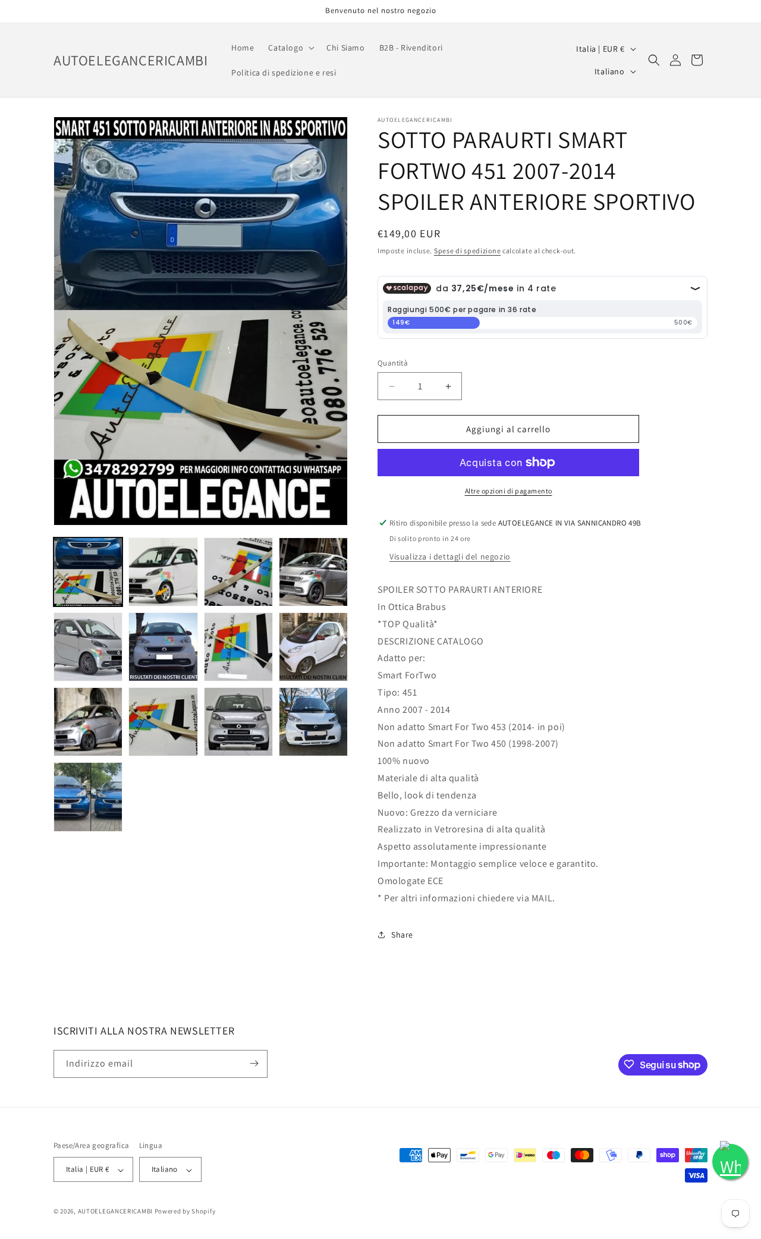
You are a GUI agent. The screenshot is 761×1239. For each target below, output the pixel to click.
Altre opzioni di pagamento (508, 490)
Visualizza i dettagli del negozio (450, 556)
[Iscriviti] (254, 1063)
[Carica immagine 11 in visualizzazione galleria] (238, 721)
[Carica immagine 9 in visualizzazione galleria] (88, 721)
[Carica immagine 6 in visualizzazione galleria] (162, 646)
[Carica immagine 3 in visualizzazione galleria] (238, 571)
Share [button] (402, 934)
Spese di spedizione (467, 250)
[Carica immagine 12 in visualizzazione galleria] (313, 721)
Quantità (393, 363)
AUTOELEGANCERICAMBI (115, 1211)
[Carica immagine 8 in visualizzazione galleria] (313, 646)
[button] (290, 47)
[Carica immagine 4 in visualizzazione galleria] (313, 571)
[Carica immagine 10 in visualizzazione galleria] (162, 721)
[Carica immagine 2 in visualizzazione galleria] (162, 571)
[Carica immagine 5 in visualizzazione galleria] (88, 646)
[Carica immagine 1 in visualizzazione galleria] (88, 571)
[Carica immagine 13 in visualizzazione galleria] (88, 796)
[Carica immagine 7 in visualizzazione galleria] (238, 646)
